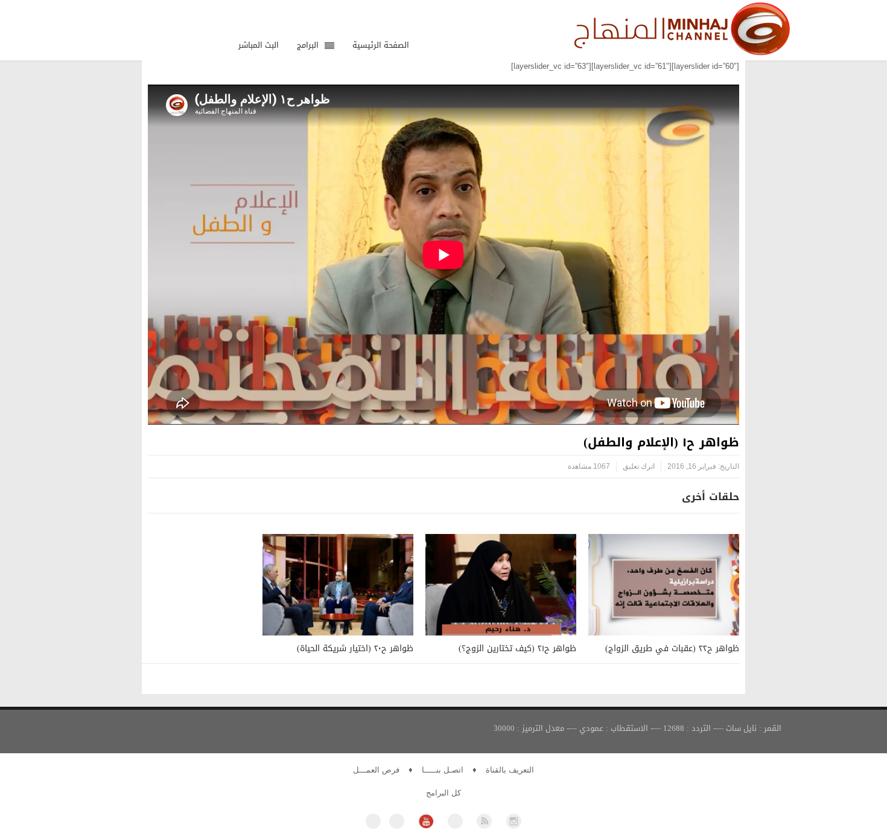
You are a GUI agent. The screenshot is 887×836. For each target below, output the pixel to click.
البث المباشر (258, 45)
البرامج (308, 45)
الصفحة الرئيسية (380, 45)
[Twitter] (396, 821)
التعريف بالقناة (510, 769)
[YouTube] (425, 821)
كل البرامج (443, 792)
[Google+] (455, 821)
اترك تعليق (639, 466)
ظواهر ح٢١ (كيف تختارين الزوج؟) (517, 648)
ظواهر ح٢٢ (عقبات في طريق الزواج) (672, 648)
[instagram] (513, 821)
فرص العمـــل (376, 769)
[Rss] (484, 821)
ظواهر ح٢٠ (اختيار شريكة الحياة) (355, 648)
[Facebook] (373, 821)
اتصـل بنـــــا (442, 769)
